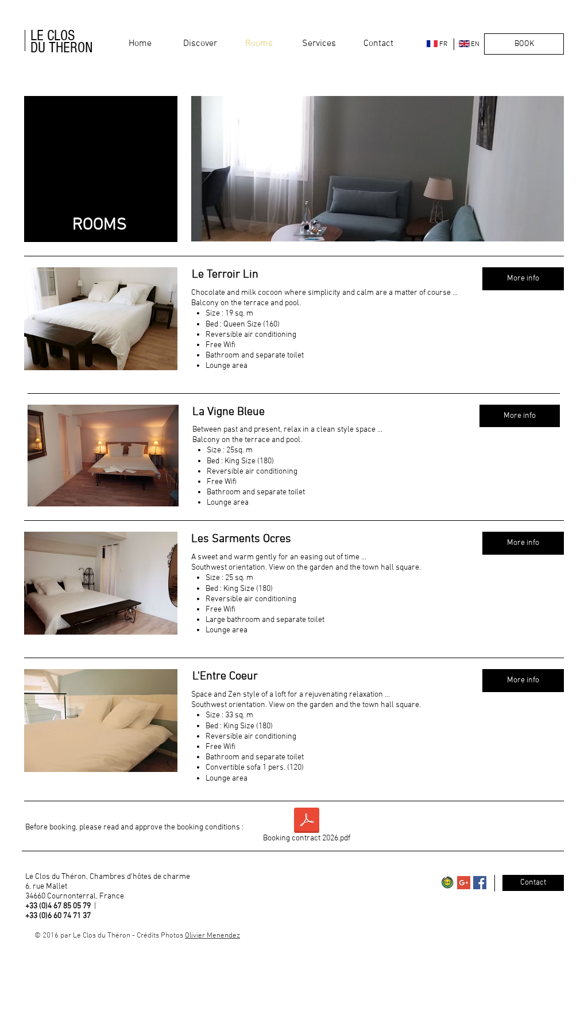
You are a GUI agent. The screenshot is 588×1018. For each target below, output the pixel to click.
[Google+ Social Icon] (463, 882)
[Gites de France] (447, 882)
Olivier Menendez (212, 935)
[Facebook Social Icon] (479, 882)
